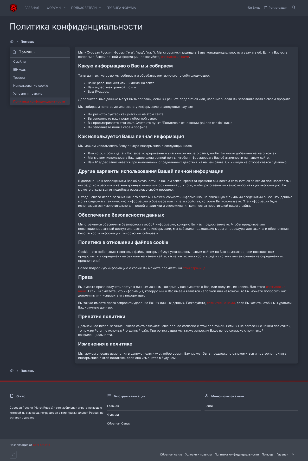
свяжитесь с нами (175, 57)
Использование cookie (30, 85)
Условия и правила (27, 93)
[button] (64, 7)
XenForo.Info (41, 445)
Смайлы (19, 61)
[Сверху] (292, 454)
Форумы (113, 414)
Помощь (268, 454)
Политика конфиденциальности (39, 101)
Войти (209, 406)
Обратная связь (118, 423)
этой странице (194, 268)
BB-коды (19, 69)
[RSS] (296, 454)
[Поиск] (293, 7)
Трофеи (19, 77)
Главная (113, 406)
